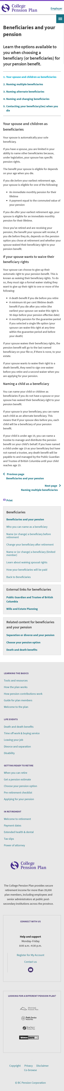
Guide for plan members (18, 700)
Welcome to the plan (16, 707)
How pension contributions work (23, 693)
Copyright (15, 1065)
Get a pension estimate (17, 779)
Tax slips (9, 838)
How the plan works (15, 687)
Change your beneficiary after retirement (30, 544)
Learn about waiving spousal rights (26, 562)
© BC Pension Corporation (30, 1082)
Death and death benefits (21, 649)
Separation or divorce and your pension (30, 635)
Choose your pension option (23, 642)
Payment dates (12, 825)
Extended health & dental (19, 832)
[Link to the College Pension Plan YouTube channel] (30, 969)
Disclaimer (42, 1065)
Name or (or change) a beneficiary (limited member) (30, 553)
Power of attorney (14, 845)
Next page (40, 488)
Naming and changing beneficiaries (27, 99)
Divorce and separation (17, 746)
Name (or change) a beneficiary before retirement (28, 535)
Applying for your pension (19, 799)
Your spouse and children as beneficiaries (31, 77)
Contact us (30, 961)
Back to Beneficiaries (18, 577)
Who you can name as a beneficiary (26, 526)
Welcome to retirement (17, 819)
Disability (9, 753)
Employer (56, 8)
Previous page (24, 476)
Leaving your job (13, 740)
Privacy (28, 1065)
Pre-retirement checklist (18, 792)
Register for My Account (30, 955)
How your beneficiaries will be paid (26, 569)
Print (9, 500)
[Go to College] (19, 8)
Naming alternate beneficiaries (25, 91)
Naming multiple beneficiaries (24, 84)
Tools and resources (16, 680)
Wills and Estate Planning (22, 609)
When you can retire (15, 772)
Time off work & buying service (22, 733)
